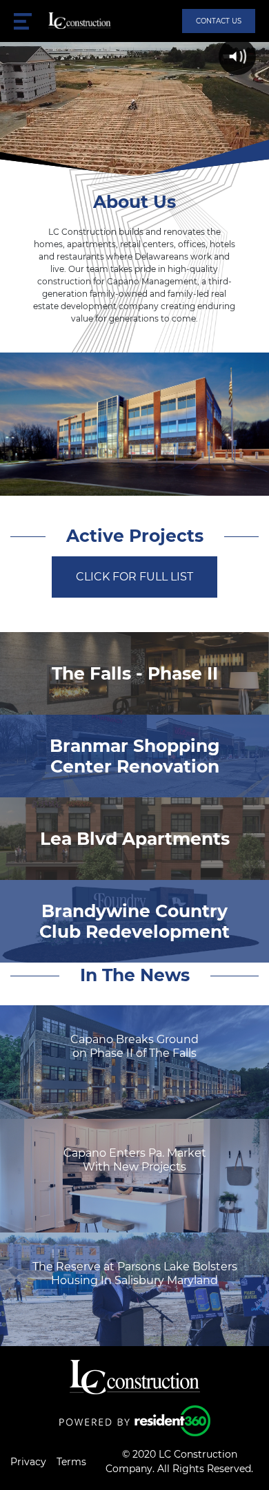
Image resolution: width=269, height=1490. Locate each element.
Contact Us (218, 21)
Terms (71, 1462)
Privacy (28, 1462)
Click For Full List (134, 576)
